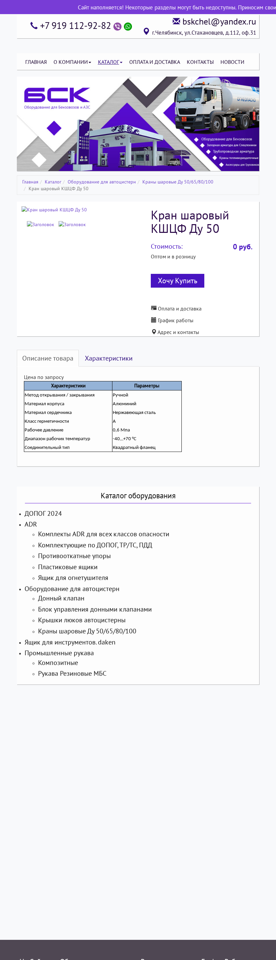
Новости (232, 61)
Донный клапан (61, 598)
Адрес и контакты (178, 332)
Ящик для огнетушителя (73, 577)
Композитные (58, 662)
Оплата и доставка (179, 308)
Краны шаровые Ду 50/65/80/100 (177, 182)
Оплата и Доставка (154, 61)
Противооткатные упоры (74, 555)
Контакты (200, 61)
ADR (31, 524)
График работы (175, 320)
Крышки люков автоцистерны (82, 620)
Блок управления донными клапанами (95, 609)
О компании (71, 61)
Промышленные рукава (59, 653)
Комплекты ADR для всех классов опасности (103, 534)
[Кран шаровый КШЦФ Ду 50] (54, 209)
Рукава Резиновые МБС (72, 673)
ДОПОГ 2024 (43, 513)
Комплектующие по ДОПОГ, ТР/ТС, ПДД (95, 545)
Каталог (108, 61)
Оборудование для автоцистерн (102, 182)
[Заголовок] (41, 224)
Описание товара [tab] (47, 358)
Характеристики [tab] (109, 358)
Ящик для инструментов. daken (70, 642)
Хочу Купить (177, 280)
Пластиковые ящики (68, 566)
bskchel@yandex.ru (219, 21)
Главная (36, 61)
